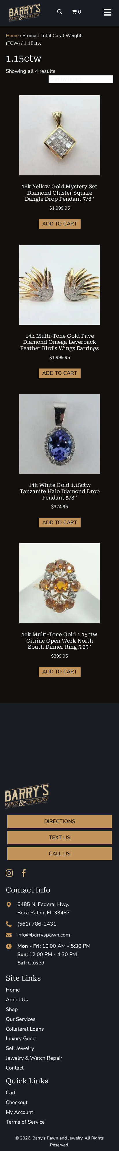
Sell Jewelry (20, 1048)
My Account (19, 1112)
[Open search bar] (60, 11)
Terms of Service (25, 1121)
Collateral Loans (25, 1028)
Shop (12, 1009)
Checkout (16, 1102)
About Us (17, 999)
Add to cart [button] (59, 223)
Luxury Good (21, 1038)
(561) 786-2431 (36, 923)
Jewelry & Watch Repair (34, 1058)
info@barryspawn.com (43, 934)
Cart (11, 1092)
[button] (9, 873)
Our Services (21, 1019)
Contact (14, 1067)
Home (12, 35)
